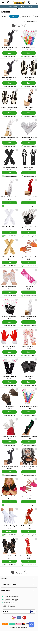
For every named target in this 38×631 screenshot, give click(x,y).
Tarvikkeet (20, 9)
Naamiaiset (12, 9)
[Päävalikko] (3, 2)
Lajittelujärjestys (31, 21)
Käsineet (27, 9)
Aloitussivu (4, 9)
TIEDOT (4, 579)
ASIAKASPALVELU (8, 584)
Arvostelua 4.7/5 (27, 6)
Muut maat (5, 590)
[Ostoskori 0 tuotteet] (35, 2)
